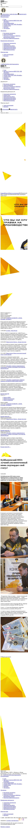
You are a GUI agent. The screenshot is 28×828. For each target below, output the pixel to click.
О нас (4, 19)
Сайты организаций (8, 54)
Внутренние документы (9, 33)
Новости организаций (14, 193)
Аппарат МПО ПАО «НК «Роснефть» (12, 24)
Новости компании (8, 400)
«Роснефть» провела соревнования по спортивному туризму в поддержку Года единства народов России (13, 367)
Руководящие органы (8, 23)
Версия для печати (6, 656)
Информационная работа (9, 48)
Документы (3, 30)
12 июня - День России (11, 330)
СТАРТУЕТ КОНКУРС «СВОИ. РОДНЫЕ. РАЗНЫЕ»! (11, 318)
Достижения (6, 28)
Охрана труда (6, 44)
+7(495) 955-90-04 (13, 14)
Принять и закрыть (5, 826)
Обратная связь (4, 52)
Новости (6, 193)
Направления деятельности (7, 40)
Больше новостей (5, 393)
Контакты (5, 55)
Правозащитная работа (9, 45)
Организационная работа (9, 47)
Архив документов (8, 34)
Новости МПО (7, 397)
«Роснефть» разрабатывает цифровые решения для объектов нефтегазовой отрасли (12, 380)
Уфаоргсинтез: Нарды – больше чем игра (16, 342)
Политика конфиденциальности (11, 38)
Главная (2, 193)
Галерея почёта (7, 25)
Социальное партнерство (9, 43)
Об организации (5, 16)
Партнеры (5, 27)
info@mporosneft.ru (5, 15)
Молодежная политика (9, 49)
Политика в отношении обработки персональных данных (11, 36)
